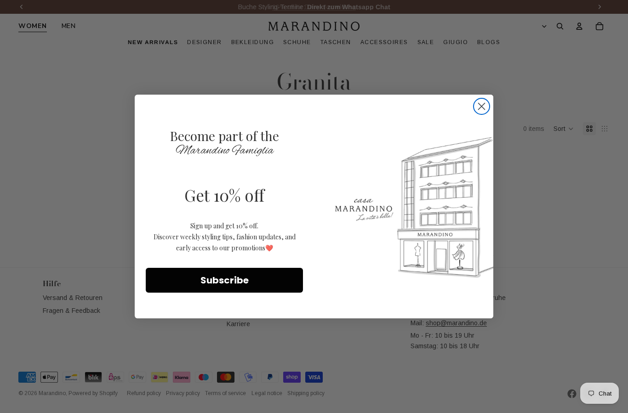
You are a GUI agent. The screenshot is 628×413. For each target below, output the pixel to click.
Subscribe (224, 280)
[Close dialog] (482, 106)
